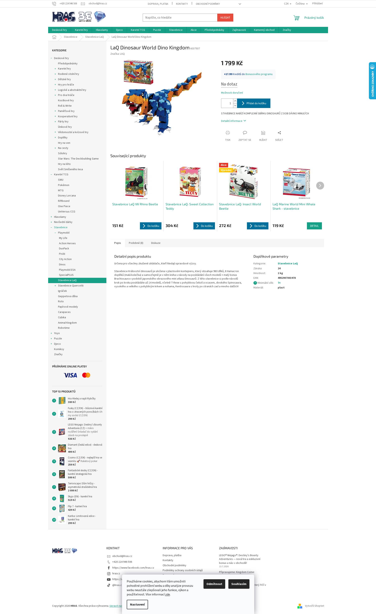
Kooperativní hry (68, 116)
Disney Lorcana (67, 196)
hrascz (116, 574)
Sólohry (62, 153)
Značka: (117, 54)
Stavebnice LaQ (67, 280)
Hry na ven (64, 143)
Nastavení (137, 604)
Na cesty (63, 148)
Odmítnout (214, 584)
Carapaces (64, 312)
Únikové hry (65, 127)
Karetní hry (64, 69)
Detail (314, 225)
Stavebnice (61, 227)
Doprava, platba (158, 4)
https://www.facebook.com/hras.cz (133, 568)
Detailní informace (231, 121)
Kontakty (182, 4)
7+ (279, 283)
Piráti (62, 254)
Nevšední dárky (63, 222)
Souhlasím (239, 584)
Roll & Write (65, 106)
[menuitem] (59, 30)
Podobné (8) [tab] (136, 243)
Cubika (62, 317)
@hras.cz (117, 585)
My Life (63, 238)
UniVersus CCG (66, 212)
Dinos (62, 265)
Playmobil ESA (67, 270)
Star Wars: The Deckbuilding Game (78, 159)
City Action (65, 259)
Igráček (62, 291)
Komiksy (59, 349)
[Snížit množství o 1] (235, 105)
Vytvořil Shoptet (314, 606)
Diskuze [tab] (155, 243)
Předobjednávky (68, 64)
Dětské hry (64, 79)
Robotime (64, 328)
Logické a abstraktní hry (72, 90)
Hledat (225, 17)
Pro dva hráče (66, 95)
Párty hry (63, 122)
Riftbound (63, 201)
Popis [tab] (117, 243)
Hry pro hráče (66, 85)
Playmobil (63, 233)
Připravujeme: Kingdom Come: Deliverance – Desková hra (237, 574)
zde (167, 594)
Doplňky (63, 138)
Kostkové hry (66, 100)
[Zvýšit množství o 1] (235, 101)
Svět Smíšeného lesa (70, 169)
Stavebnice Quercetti (70, 286)
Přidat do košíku (256, 103)
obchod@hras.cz (122, 556)
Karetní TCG (61, 175)
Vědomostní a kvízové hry (73, 132)
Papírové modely (68, 307)
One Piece (64, 206)
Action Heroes (67, 243)
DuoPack (64, 249)
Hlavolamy (60, 217)
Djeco (57, 344)
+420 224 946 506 (122, 562)
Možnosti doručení (232, 93)
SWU (60, 180)
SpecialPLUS (66, 275)
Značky (58, 354)
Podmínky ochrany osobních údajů (183, 570)
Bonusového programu (259, 74)
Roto (61, 301)
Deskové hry (61, 58)
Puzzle (58, 339)
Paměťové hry (66, 111)
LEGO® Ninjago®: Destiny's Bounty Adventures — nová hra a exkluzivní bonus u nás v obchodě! (239, 559)
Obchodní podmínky (208, 4)
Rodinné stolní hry (68, 74)
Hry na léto (64, 164)
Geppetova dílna (68, 296)
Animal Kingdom (67, 323)
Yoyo (57, 333)
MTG (61, 190)
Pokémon (63, 185)
